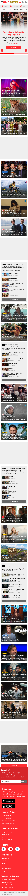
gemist (21, 9)
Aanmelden (23, 781)
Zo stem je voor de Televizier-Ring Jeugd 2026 (14, 33)
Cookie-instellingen (7, 887)
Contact (3, 861)
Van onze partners (6, 868)
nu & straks (9, 9)
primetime (16, 9)
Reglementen (5, 834)
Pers (2, 837)
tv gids (3, 9)
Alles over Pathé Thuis (8, 821)
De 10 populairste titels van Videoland (14, 264)
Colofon (3, 863)
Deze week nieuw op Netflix (11, 345)
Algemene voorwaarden (8, 880)
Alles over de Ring (6, 840)
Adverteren (4, 866)
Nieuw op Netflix (6, 815)
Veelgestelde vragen (7, 832)
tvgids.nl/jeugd (15, 43)
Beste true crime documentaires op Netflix (15, 566)
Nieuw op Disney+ (6, 818)
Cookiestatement (6, 885)
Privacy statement (6, 882)
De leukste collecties (7, 823)
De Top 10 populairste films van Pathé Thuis (15, 468)
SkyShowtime (5, 858)
